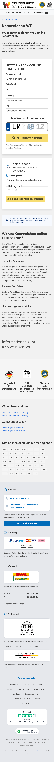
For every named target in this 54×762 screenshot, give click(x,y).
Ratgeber (26, 703)
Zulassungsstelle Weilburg (13, 431)
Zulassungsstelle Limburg (13, 428)
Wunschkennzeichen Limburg (15, 412)
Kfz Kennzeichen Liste (9, 19)
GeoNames (40, 751)
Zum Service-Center (27, 523)
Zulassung (28, 12)
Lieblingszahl (15, 186)
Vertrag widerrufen (27, 678)
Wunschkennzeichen (14, 12)
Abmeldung (38, 12)
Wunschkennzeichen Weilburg (15, 415)
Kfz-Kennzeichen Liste (21, 699)
